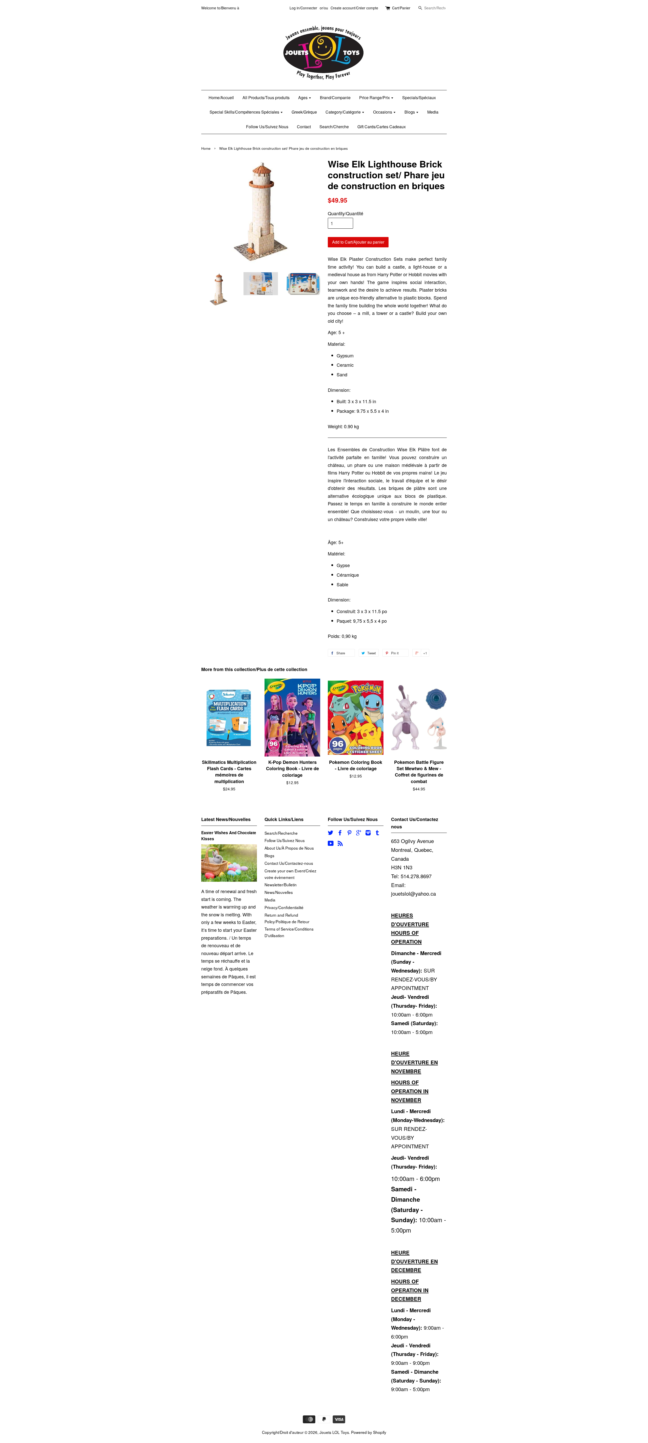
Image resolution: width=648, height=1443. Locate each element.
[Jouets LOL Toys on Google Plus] (358, 833)
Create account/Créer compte (354, 7)
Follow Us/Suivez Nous (267, 127)
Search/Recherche (281, 833)
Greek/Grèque (304, 112)
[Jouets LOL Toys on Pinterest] (349, 833)
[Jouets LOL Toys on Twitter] (330, 833)
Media (432, 112)
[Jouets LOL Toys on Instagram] (368, 833)
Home (206, 148)
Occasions (383, 112)
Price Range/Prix (375, 97)
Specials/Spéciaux (419, 97)
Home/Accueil (221, 97)
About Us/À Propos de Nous (289, 848)
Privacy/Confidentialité (284, 907)
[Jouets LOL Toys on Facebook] (340, 833)
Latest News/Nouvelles (226, 819)
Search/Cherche (334, 127)
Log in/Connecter (303, 7)
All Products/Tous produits (266, 97)
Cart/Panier (401, 7)
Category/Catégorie (344, 112)
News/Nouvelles (279, 892)
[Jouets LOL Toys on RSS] (340, 844)
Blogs (410, 112)
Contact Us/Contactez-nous (289, 863)
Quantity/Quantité (345, 213)
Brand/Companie (335, 97)
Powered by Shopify (368, 1432)
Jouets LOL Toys (334, 1432)
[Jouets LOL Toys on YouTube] (331, 844)
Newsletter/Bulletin (281, 884)
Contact (304, 127)
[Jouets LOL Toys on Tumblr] (377, 833)
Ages (303, 97)
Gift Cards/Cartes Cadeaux (381, 127)
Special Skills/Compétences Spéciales (245, 112)
